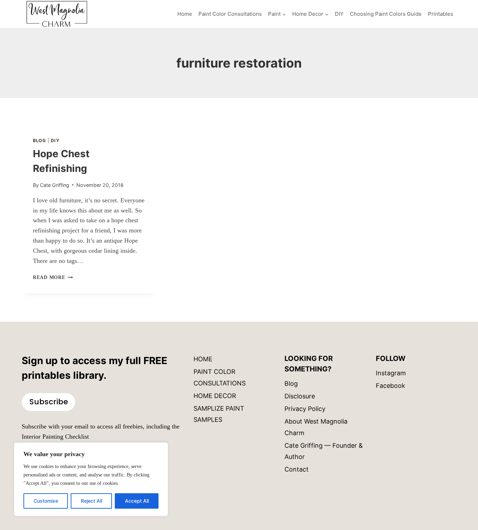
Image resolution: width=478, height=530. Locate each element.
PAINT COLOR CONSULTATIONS (220, 377)
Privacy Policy (304, 408)
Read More (53, 277)
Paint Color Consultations (230, 14)
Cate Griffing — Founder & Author (323, 451)
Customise (46, 501)
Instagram (391, 373)
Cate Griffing (54, 185)
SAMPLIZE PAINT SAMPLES (219, 414)
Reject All (91, 501)
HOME (203, 359)
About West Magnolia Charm (315, 427)
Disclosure (299, 396)
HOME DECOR (215, 395)
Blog (39, 140)
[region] (91, 479)
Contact (296, 469)
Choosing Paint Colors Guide (386, 14)
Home (184, 14)
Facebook (390, 385)
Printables (440, 14)
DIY (339, 14)
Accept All (137, 501)
